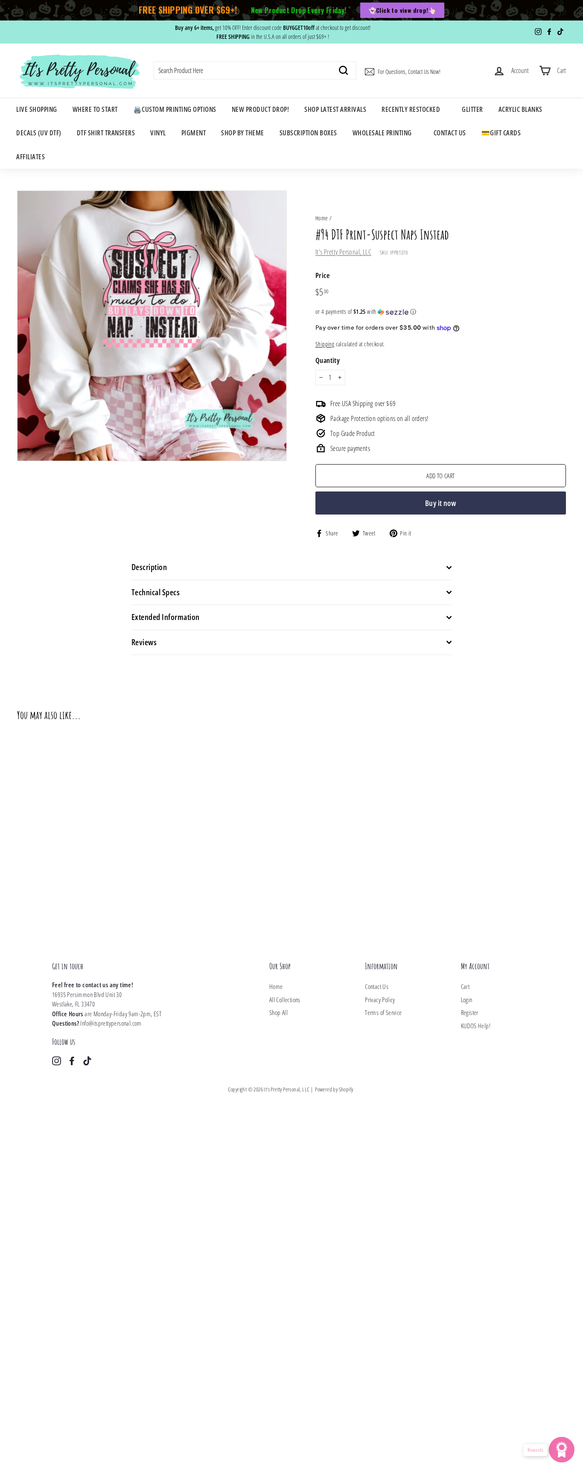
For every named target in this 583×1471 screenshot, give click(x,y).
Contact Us (450, 132)
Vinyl (158, 132)
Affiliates (30, 156)
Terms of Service (383, 1012)
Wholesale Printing (382, 132)
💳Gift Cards (501, 132)
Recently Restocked (411, 109)
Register (469, 1012)
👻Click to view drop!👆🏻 (402, 10)
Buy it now (441, 503)
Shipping (324, 344)
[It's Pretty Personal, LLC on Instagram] (56, 1060)
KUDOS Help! (475, 1025)
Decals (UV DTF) (38, 132)
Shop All (278, 1012)
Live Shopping (36, 109)
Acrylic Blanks (520, 109)
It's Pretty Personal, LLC (343, 252)
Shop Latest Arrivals (335, 109)
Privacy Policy (380, 999)
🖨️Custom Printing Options (174, 109)
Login (466, 999)
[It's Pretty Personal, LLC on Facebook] (71, 1060)
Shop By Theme (242, 132)
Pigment (193, 132)
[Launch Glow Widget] (561, 1449)
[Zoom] (151, 326)
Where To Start (95, 109)
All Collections (284, 999)
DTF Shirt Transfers (106, 132)
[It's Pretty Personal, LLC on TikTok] (87, 1060)
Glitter (472, 109)
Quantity (327, 360)
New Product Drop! (260, 109)
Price (322, 275)
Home (321, 218)
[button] (440, 311)
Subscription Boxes (308, 132)
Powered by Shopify (334, 1089)
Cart (465, 986)
